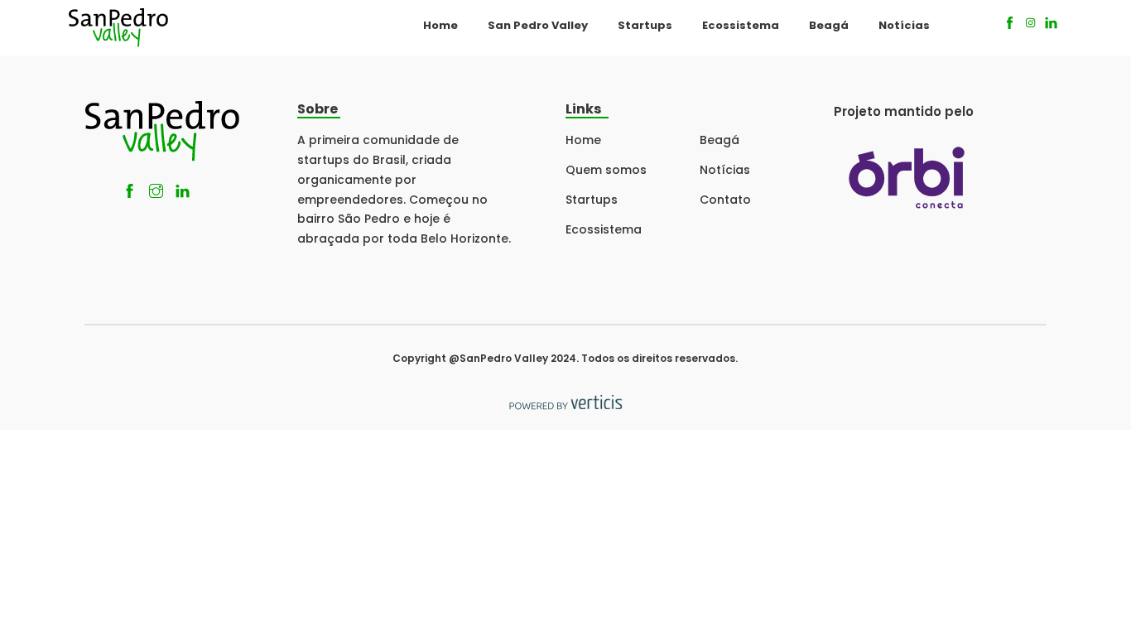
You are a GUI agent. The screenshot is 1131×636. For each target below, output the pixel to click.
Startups (645, 25)
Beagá (829, 25)
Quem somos (606, 169)
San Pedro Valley (538, 25)
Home (440, 25)
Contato (725, 199)
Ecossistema (740, 25)
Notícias (904, 25)
